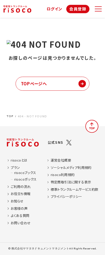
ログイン (54, 9)
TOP (10, 116)
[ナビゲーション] (98, 8)
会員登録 (77, 8)
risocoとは (19, 160)
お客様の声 (19, 208)
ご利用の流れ (21, 186)
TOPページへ (34, 84)
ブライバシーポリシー (66, 196)
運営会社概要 (61, 160)
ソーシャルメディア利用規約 (71, 167)
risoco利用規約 (63, 174)
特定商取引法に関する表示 (71, 182)
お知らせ (17, 201)
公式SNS (55, 142)
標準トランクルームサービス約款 (74, 189)
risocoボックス (25, 179)
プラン (15, 167)
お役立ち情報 (20, 194)
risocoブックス (25, 172)
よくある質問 (20, 215)
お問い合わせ (21, 223)
